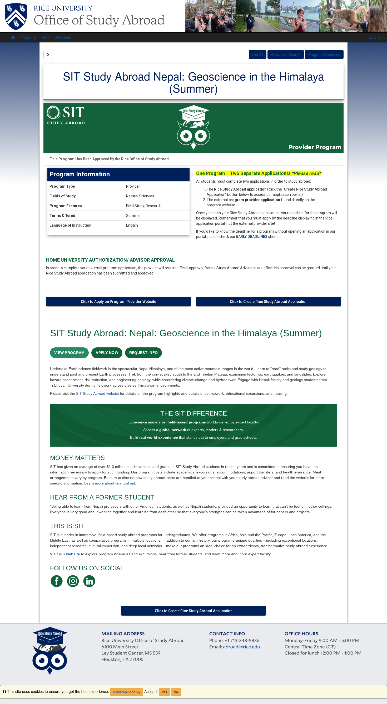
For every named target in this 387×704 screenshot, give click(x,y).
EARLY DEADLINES (251, 236)
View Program (69, 353)
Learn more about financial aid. (110, 483)
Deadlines (62, 37)
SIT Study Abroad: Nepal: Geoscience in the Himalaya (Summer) (186, 333)
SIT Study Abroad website (97, 393)
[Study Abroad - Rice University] (193, 16)
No (176, 692)
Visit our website (65, 554)
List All (257, 54)
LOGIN (374, 37)
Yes (164, 692)
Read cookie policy (126, 692)
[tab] (109, 159)
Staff (45, 37)
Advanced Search (285, 54)
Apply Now (107, 353)
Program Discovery (324, 54)
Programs (28, 37)
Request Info (143, 353)
